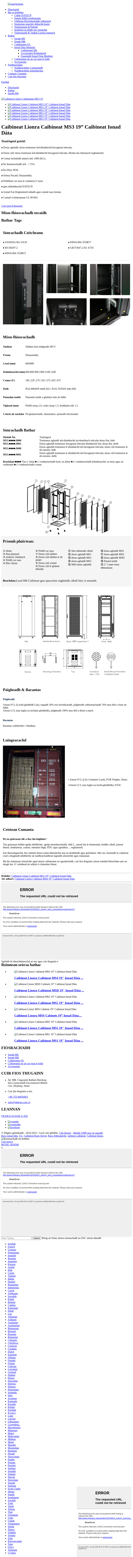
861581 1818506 (10, 1144)
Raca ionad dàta (9, 1135)
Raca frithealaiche (57, 1135)
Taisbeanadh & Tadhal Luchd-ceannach (34, 32)
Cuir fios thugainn (17, 76)
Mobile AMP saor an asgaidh (88, 1133)
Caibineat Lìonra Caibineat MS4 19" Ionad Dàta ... (48, 978)
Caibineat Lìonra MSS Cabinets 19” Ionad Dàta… (48, 1015)
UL (21, 1135)
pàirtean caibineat (76, 1135)
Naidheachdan (15, 64)
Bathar (11, 35)
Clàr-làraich (65, 1133)
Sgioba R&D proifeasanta (27, 18)
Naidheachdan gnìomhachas (28, 70)
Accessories (20, 62)
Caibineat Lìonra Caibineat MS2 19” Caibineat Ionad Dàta (41, 876)
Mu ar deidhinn (16, 12)
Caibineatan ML (29, 50)
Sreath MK (20, 41)
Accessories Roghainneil (33, 53)
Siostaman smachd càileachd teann (32, 24)
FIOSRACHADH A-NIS (14, 1116)
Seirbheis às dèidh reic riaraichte (30, 30)
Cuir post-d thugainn (11, 206)
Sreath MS (19, 38)
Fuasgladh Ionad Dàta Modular (37, 56)
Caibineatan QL (22, 44)
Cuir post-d (7, 1141)
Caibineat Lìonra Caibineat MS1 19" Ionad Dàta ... (48, 1040)
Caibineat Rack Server (35, 1135)
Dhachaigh (13, 9)
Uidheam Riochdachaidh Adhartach (32, 21)
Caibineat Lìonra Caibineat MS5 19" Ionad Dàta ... (48, 1028)
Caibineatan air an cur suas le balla (32, 59)
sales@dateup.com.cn (19, 1102)
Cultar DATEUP (22, 15)
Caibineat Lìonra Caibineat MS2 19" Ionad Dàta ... (48, 1003)
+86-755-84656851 (18, 1096)
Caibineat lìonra (95, 1135)
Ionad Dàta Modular (24, 47)
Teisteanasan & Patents (26, 27)
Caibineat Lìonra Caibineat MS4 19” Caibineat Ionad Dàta (45, 878)
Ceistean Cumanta (17, 73)
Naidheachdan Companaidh (28, 67)
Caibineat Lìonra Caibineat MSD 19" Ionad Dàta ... (49, 990)
